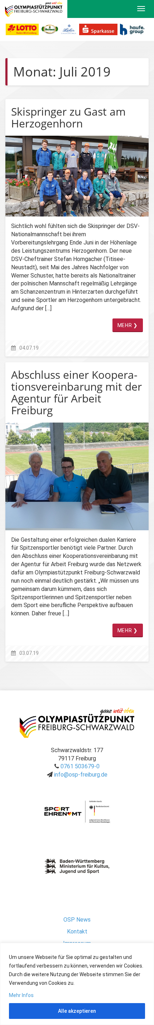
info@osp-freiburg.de (80, 774)
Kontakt (77, 931)
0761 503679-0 (80, 766)
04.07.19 (29, 348)
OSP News (77, 919)
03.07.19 (29, 653)
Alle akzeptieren (77, 1011)
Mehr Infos (21, 995)
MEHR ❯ (127, 325)
